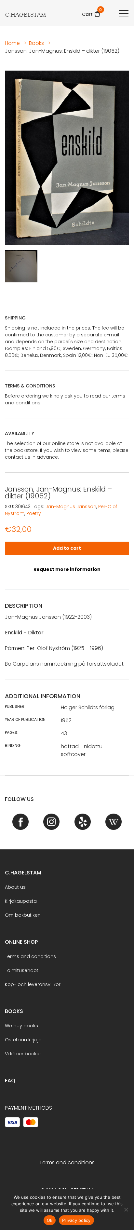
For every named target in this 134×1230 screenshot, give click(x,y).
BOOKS (14, 1011)
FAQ (10, 1080)
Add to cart (67, 548)
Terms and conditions (30, 956)
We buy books (21, 1025)
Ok (50, 1220)
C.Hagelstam (23, 872)
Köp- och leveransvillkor (32, 984)
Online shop (21, 942)
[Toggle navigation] (123, 13)
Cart (91, 12)
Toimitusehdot (21, 970)
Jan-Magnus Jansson (71, 506)
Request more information (67, 569)
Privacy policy (76, 1220)
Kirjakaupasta (21, 901)
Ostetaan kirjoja (23, 1039)
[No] (126, 1209)
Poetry (33, 513)
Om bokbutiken (23, 915)
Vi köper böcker (23, 1053)
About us (15, 887)
